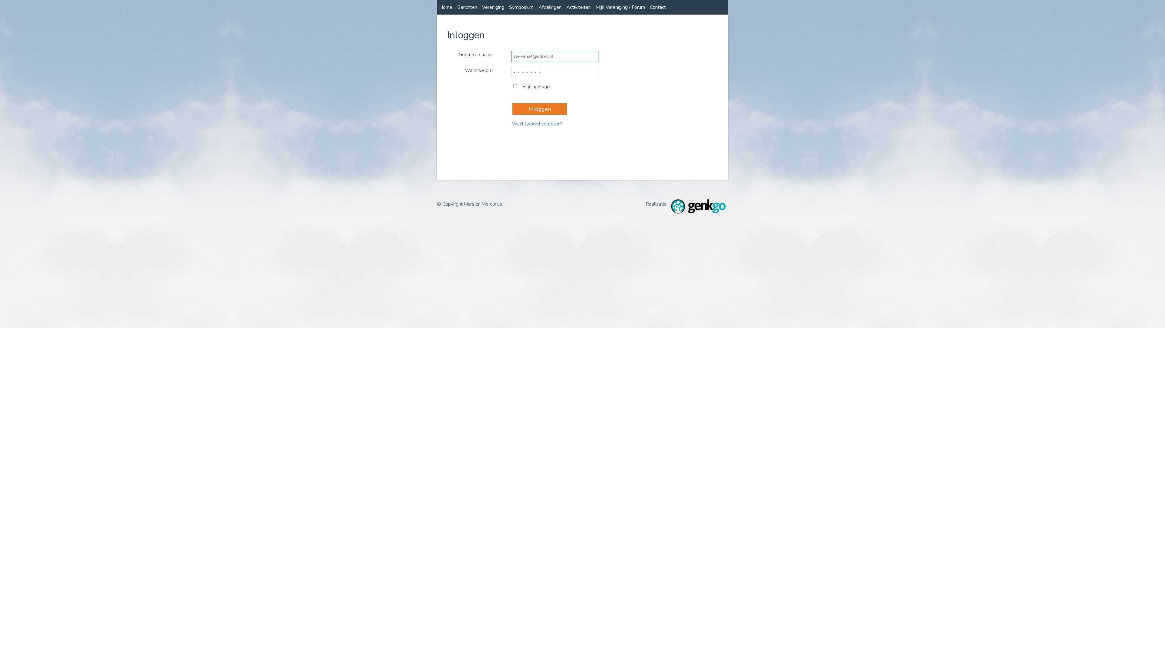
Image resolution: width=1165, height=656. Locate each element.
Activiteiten (578, 7)
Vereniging (493, 7)
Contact (658, 7)
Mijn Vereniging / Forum (620, 7)
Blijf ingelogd (536, 86)
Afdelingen (550, 7)
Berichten (467, 7)
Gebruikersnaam (476, 54)
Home (445, 7)
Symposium (521, 7)
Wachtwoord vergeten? (537, 124)
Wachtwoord (479, 70)
